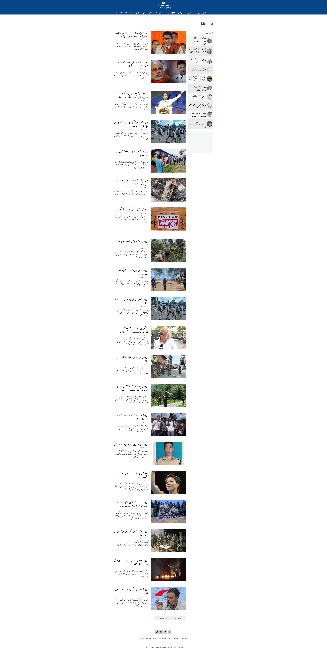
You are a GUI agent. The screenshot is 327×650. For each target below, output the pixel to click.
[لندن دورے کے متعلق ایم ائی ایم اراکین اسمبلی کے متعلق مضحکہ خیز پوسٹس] (210, 79)
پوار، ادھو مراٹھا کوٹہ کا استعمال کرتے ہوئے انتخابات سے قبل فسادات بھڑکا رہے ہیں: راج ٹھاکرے (131, 34)
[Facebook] (169, 632)
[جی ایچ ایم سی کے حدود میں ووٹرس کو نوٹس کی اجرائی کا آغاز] (210, 106)
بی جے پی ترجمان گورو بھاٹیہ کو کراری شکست (199, 97)
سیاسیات (143, 12)
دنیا (164, 12)
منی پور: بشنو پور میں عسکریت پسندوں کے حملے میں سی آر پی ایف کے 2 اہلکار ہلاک (131, 124)
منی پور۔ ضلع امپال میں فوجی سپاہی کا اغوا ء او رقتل (131, 444)
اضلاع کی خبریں (171, 12)
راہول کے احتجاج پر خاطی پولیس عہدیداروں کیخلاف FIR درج (198, 88)
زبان (199, 12)
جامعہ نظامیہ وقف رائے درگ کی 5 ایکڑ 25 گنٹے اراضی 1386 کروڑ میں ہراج (197, 51)
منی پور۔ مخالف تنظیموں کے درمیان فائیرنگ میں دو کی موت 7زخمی (131, 533)
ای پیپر (204, 12)
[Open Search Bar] (116, 12)
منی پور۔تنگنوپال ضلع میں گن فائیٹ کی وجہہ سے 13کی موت (131, 300)
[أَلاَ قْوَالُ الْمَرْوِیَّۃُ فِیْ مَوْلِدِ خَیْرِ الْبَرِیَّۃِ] (210, 69)
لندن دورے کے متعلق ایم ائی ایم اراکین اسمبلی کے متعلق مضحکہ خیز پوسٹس (197, 79)
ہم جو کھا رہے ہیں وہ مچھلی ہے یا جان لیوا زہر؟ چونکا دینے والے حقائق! (198, 40)
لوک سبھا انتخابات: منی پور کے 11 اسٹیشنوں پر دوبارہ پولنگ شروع (131, 153)
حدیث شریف (189, 12)
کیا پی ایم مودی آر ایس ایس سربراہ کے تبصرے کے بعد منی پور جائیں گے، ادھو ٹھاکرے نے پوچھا (132, 95)
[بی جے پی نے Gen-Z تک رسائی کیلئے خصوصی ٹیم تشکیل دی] (210, 61)
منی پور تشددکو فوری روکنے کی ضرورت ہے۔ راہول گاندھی (131, 591)
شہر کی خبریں (181, 12)
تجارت (131, 12)
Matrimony (184, 639)
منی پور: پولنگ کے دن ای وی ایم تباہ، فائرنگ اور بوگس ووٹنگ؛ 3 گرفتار (132, 182)
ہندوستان (151, 12)
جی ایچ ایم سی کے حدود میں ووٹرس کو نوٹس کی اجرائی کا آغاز (197, 105)
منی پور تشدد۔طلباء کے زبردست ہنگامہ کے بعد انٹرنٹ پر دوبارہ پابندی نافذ (131, 416)
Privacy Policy (151, 639)
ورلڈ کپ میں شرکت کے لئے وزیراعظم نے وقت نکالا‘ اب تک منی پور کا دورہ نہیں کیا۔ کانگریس (132, 330)
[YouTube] (157, 632)
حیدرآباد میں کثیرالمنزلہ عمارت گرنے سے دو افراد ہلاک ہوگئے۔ (198, 114)
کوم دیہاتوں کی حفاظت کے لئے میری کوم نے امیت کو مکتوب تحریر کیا (131, 475)
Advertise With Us (163, 639)
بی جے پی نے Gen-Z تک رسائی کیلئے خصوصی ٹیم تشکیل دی (198, 60)
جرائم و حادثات (123, 12)
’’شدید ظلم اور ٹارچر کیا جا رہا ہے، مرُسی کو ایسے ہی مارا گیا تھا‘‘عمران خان (198, 124)
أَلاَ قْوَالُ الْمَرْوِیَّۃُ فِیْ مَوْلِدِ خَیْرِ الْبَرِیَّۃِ (199, 69)
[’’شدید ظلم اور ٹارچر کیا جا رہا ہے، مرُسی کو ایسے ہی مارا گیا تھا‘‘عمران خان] (210, 124)
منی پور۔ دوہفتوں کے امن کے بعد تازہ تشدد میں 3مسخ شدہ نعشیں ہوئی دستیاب (131, 562)
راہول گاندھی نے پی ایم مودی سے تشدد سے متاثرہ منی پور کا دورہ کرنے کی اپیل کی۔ (132, 63)
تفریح (137, 12)
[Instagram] (161, 632)
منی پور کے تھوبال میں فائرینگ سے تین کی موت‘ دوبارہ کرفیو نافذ (132, 271)
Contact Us (175, 639)
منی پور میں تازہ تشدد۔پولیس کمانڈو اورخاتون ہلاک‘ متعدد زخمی (132, 242)
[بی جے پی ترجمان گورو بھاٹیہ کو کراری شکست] (210, 97)
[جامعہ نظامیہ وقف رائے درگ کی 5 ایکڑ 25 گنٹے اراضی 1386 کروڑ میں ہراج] (210, 51)
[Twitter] (165, 632)
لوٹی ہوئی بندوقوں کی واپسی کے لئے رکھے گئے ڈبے (132, 209)
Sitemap (141, 639)
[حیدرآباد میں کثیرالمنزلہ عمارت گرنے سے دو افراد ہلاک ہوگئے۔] (210, 114)
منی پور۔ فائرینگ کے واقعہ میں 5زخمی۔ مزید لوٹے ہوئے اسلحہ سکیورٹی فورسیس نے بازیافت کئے (132, 504)
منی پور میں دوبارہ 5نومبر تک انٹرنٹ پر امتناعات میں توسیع (132, 359)
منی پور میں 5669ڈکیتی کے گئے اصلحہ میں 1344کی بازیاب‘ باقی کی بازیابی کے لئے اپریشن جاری (132, 388)
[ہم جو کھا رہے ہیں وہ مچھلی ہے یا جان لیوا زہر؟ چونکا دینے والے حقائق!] (210, 41)
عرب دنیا (158, 12)
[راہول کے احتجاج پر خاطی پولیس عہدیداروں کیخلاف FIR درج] (210, 88)
